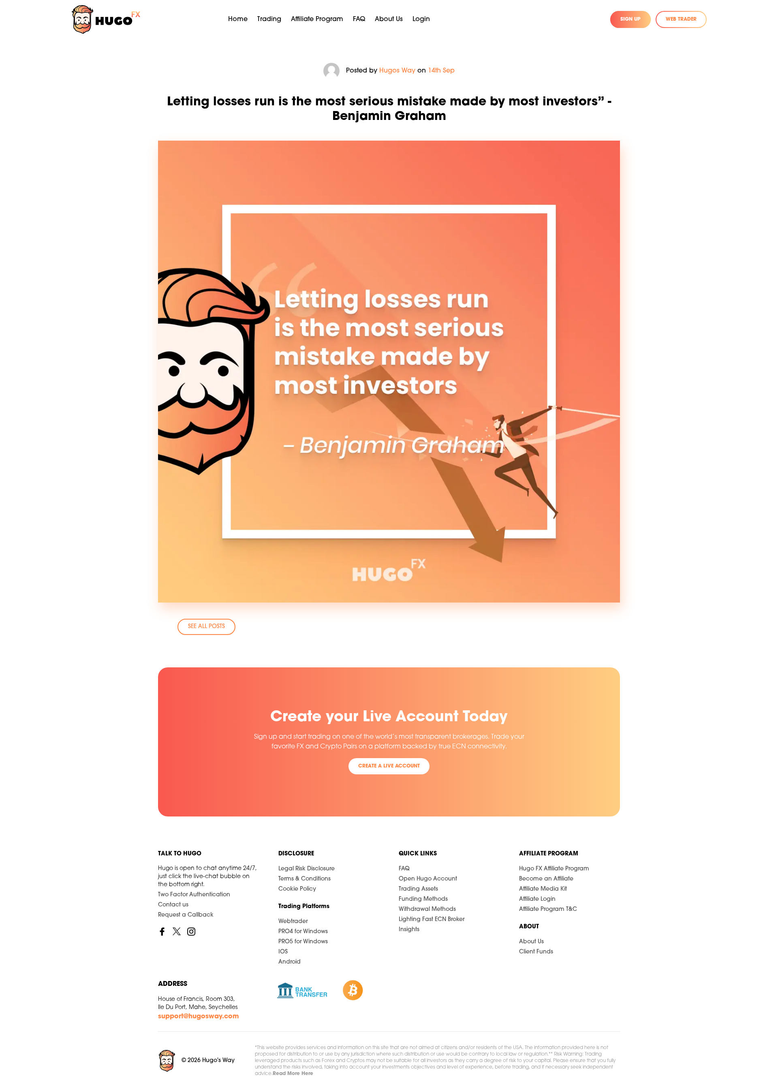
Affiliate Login (537, 899)
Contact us (173, 905)
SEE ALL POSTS (206, 627)
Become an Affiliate (546, 879)
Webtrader (293, 922)
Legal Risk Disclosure (306, 869)
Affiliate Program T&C (548, 909)
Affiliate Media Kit (543, 889)
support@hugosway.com (198, 1016)
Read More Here (293, 1073)
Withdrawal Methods (427, 909)
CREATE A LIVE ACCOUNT (389, 766)
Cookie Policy (297, 889)
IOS (283, 952)
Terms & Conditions (304, 879)
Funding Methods (423, 899)
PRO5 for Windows (303, 942)
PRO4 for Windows (303, 932)
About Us (531, 942)
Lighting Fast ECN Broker (431, 920)
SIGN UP (630, 19)
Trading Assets (418, 889)
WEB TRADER (681, 19)
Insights (409, 930)
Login (421, 19)
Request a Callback (186, 915)
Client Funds (536, 952)
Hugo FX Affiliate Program (554, 869)
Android (289, 962)
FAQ (359, 19)
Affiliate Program (317, 19)
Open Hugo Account (428, 879)
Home (238, 19)
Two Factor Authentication (194, 895)
